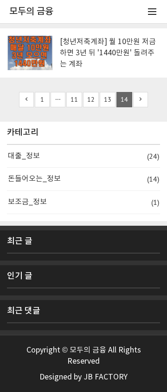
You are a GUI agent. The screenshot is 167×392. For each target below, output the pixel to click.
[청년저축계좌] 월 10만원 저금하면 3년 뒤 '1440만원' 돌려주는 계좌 (108, 53)
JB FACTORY (106, 377)
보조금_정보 (83, 202)
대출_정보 (83, 156)
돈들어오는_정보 (83, 178)
